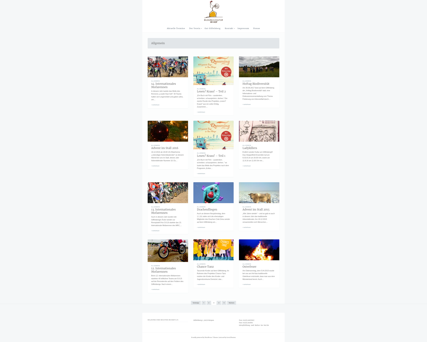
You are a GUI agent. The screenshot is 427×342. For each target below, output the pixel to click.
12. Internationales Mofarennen (163, 270)
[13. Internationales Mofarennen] (168, 192)
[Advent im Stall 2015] (259, 192)
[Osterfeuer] (259, 249)
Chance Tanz (205, 266)
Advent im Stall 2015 (256, 209)
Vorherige (196, 303)
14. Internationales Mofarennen (163, 85)
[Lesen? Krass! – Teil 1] (213, 135)
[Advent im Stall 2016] (168, 131)
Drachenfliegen (207, 209)
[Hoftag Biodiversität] (259, 66)
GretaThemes (231, 337)
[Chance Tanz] (213, 249)
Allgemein (155, 81)
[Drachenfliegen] (213, 192)
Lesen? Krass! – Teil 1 (211, 156)
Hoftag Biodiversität (256, 84)
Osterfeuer (249, 266)
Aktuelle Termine (176, 28)
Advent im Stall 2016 (164, 148)
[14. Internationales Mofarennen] (168, 66)
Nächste (231, 303)
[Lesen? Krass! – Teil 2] (213, 70)
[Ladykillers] (259, 131)
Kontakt (229, 28)
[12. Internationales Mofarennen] (168, 250)
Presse (256, 28)
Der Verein (194, 28)
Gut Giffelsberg (213, 28)
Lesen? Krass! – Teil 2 (211, 91)
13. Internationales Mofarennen (163, 211)
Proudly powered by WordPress (201, 337)
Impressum (243, 28)
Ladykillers (250, 148)
